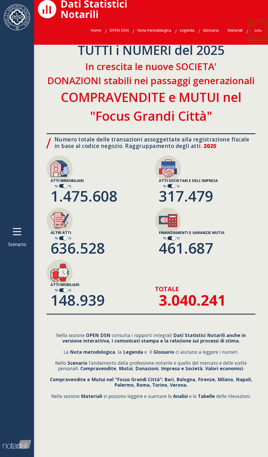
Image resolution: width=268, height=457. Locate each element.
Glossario (211, 30)
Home (96, 30)
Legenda (187, 30)
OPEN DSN (119, 30)
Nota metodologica (154, 30)
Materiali (235, 30)
